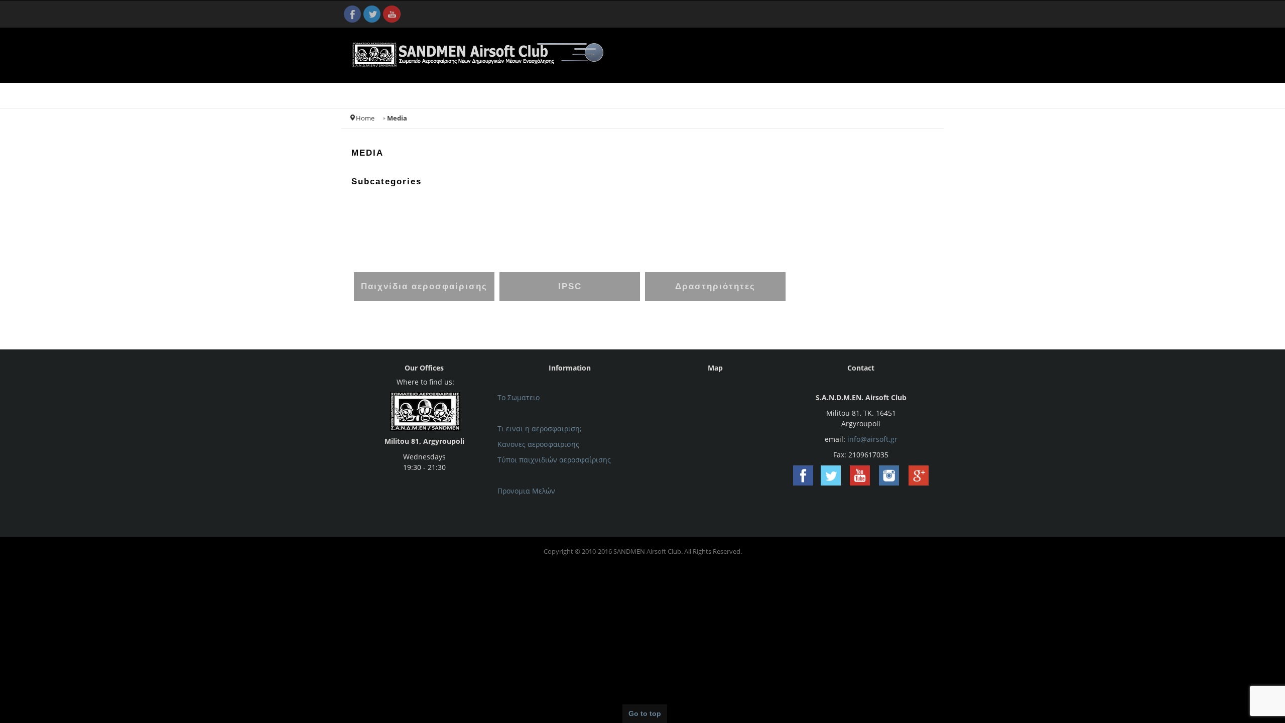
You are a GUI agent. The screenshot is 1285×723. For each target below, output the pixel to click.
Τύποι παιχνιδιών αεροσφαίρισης (554, 459)
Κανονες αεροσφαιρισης (538, 444)
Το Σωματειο (518, 397)
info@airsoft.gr (872, 439)
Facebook (352, 14)
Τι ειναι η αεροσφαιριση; (539, 428)
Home (365, 118)
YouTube (391, 14)
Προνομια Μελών (526, 491)
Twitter (371, 14)
